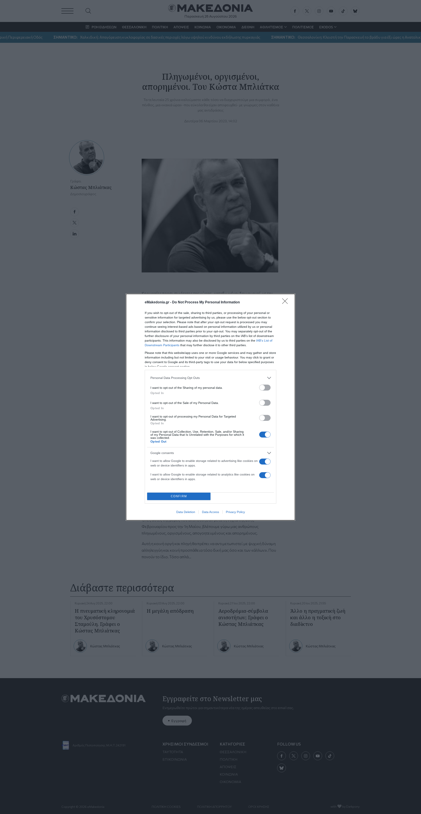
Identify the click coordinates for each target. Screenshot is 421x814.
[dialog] (210, 407)
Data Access (210, 512)
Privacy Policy (235, 512)
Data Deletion (185, 512)
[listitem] (210, 378)
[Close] (286, 302)
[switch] (265, 388)
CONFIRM (179, 496)
